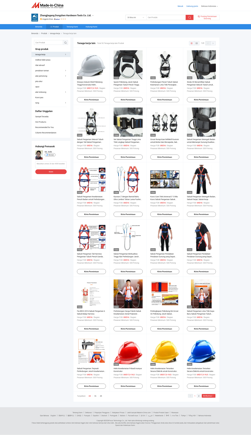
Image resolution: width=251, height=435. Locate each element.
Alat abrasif (40, 65)
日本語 (79, 415)
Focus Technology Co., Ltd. (118, 420)
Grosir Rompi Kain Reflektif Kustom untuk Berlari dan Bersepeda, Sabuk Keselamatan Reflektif (164, 142)
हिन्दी (167, 415)
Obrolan (51, 155)
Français (87, 415)
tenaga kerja (40, 54)
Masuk (180, 6)
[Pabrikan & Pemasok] (48, 5)
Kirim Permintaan (91, 100)
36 (95, 396)
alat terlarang (40, 92)
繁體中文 (71, 415)
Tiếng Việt (192, 415)
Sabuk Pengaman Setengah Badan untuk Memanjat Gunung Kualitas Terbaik (201, 142)
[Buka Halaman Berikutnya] (213, 43)
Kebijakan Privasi (118, 412)
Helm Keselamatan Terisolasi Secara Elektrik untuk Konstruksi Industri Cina (163, 371)
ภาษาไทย (175, 415)
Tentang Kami (72, 26)
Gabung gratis (192, 6)
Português (113, 415)
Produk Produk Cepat (161, 412)
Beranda (38, 26)
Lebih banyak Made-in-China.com (139, 412)
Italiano (122, 415)
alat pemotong (41, 76)
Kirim (51, 171)
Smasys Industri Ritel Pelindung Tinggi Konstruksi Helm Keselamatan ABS (89, 85)
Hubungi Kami (91, 26)
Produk (56, 26)
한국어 (143, 415)
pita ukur (38, 81)
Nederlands (159, 415)
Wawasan (174, 412)
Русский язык (133, 415)
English (53, 415)
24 (90, 396)
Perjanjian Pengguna (102, 412)
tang (37, 103)
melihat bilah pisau (42, 60)
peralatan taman (42, 70)
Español (96, 415)
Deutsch (104, 415)
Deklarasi (88, 412)
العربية (150, 415)
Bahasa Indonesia (204, 415)
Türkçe (183, 415)
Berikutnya (207, 396)
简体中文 (62, 415)
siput (37, 86)
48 (101, 396)
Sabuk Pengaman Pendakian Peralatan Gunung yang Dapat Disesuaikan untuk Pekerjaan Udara (164, 257)
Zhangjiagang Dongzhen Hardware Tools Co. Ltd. (65, 15)
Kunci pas (39, 97)
